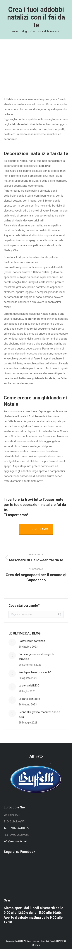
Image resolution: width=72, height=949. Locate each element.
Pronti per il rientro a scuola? (35, 672)
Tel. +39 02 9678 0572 (16, 828)
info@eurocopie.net (15, 841)
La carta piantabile (29, 698)
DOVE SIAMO (39, 529)
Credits (36, 945)
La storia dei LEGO (29, 685)
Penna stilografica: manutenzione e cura (39, 714)
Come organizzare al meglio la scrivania (36, 656)
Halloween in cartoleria (32, 640)
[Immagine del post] (12, 642)
